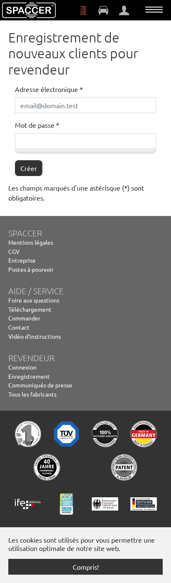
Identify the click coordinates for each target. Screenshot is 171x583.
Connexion (22, 367)
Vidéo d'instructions (34, 336)
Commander (24, 318)
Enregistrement (29, 376)
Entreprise (22, 260)
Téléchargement (29, 309)
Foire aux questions (33, 300)
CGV (14, 251)
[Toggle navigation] (154, 9)
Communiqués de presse (40, 385)
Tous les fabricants (32, 394)
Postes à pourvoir (31, 269)
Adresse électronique (49, 89)
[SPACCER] (29, 10)
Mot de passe (37, 125)
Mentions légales (30, 242)
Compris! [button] (86, 567)
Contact (18, 327)
